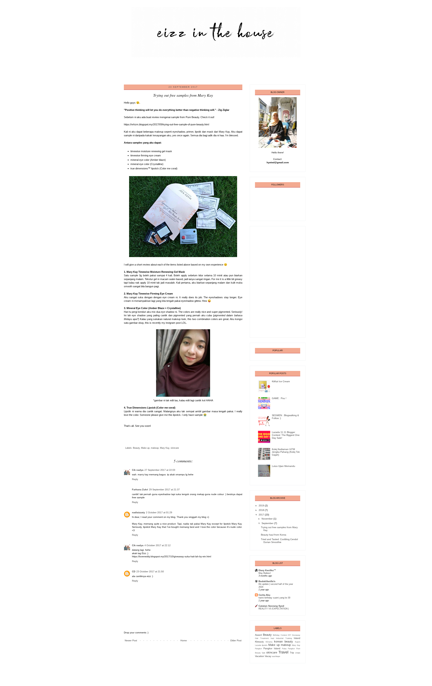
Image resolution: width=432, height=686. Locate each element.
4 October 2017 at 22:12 (157, 545)
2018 (262, 510)
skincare (175, 448)
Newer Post (131, 640)
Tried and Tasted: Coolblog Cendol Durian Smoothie (279, 540)
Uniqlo (297, 653)
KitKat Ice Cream (281, 381)
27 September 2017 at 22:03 (159, 470)
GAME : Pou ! (279, 398)
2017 (262, 514)
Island (297, 638)
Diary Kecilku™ (267, 570)
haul (272, 638)
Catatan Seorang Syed (271, 606)
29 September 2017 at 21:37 (164, 489)
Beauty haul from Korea (273, 534)
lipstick (264, 645)
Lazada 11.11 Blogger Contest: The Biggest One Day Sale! (286, 435)
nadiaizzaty (138, 512)
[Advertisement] (188, 70)
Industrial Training (284, 638)
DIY (289, 635)
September (268, 523)
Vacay (268, 656)
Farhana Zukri (140, 489)
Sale (263, 653)
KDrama (269, 642)
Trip (292, 652)
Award (258, 635)
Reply (135, 479)
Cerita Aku (264, 595)
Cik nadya (137, 470)
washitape (276, 656)
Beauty (136, 448)
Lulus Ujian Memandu (283, 466)
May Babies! (265, 573)
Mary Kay (164, 448)
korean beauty (283, 641)
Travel (283, 652)
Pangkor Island (271, 648)
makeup (155, 448)
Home (183, 640)
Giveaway (296, 635)
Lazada (258, 645)
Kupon (297, 642)
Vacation (259, 656)
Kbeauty (259, 641)
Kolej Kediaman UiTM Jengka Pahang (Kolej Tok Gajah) (286, 452)
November (267, 518)
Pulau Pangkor (288, 649)
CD (133, 571)
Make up (145, 448)
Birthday (276, 635)
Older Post (235, 640)
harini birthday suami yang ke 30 (274, 597)
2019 (262, 505)
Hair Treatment (262, 638)
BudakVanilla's (267, 581)
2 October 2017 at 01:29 (159, 512)
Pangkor (258, 649)
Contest (284, 635)
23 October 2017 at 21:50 (150, 571)
